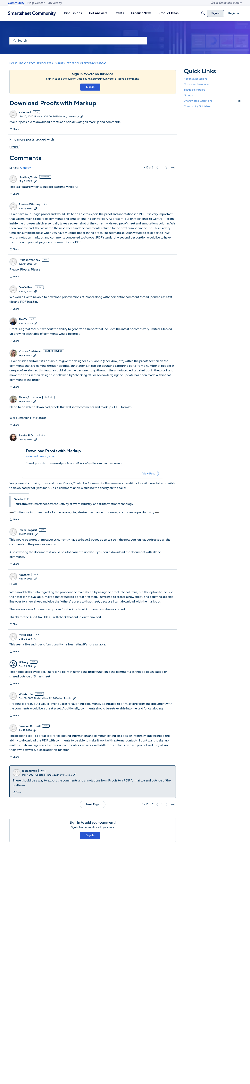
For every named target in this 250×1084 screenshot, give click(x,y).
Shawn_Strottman (30, 397)
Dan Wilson (26, 287)
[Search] (203, 13)
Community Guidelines (198, 106)
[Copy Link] (81, 116)
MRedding (25, 635)
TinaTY (23, 319)
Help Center (36, 3)
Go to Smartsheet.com (226, 3)
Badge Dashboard (194, 90)
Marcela (67, 698)
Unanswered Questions (212, 100)
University (55, 3)
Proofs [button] (14, 146)
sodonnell (25, 112)
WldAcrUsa (26, 694)
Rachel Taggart (28, 530)
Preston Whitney (29, 204)
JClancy (24, 662)
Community (16, 3)
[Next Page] (166, 168)
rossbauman (29, 771)
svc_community (71, 116)
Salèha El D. (26, 435)
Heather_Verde (28, 177)
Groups (188, 95)
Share (14, 129)
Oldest (24, 168)
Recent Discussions (195, 79)
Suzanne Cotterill (30, 726)
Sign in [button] (90, 87)
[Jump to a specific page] (173, 168)
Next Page (92, 804)
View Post (148, 473)
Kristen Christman (30, 351)
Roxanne (24, 575)
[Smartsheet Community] (32, 13)
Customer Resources (196, 84)
